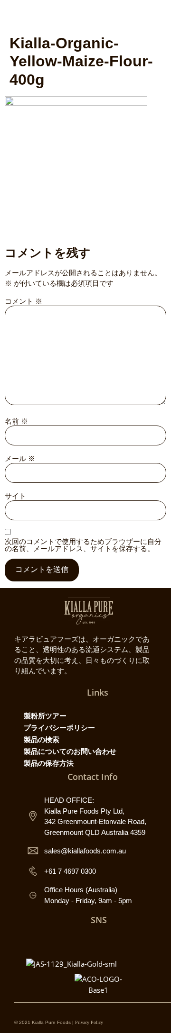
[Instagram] (67, 941)
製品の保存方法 (49, 763)
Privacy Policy (89, 1022)
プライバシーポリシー (59, 727)
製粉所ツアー (45, 715)
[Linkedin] (130, 941)
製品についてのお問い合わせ (70, 751)
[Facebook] (88, 941)
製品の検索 (41, 739)
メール (20, 458)
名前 (16, 421)
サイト (15, 495)
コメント (23, 301)
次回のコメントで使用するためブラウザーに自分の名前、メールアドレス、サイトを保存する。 (83, 545)
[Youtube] (109, 941)
